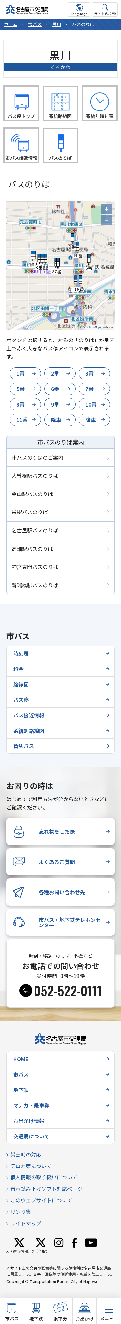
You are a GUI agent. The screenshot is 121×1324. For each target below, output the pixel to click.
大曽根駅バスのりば (35, 475)
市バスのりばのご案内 (37, 457)
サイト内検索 (105, 13)
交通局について (31, 1136)
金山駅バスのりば (32, 494)
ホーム (10, 24)
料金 (18, 669)
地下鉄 (21, 1090)
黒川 (56, 24)
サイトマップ (25, 1223)
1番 (20, 373)
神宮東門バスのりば (35, 567)
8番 (20, 404)
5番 (20, 389)
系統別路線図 (28, 730)
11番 (21, 420)
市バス (35, 24)
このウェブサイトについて (41, 1200)
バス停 (21, 700)
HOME (20, 1059)
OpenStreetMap (91, 327)
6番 (55, 389)
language (79, 13)
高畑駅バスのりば (32, 548)
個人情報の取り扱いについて (43, 1177)
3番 (90, 373)
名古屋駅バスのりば (35, 530)
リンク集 (20, 1211)
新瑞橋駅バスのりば (35, 585)
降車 (56, 420)
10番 (91, 404)
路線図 (21, 684)
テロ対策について (31, 1166)
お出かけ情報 (28, 1121)
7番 (90, 389)
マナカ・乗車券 (31, 1105)
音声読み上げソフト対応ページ (46, 1189)
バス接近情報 (28, 715)
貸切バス (23, 746)
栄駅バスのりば (30, 512)
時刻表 (21, 653)
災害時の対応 (25, 1154)
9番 (55, 404)
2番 (55, 373)
